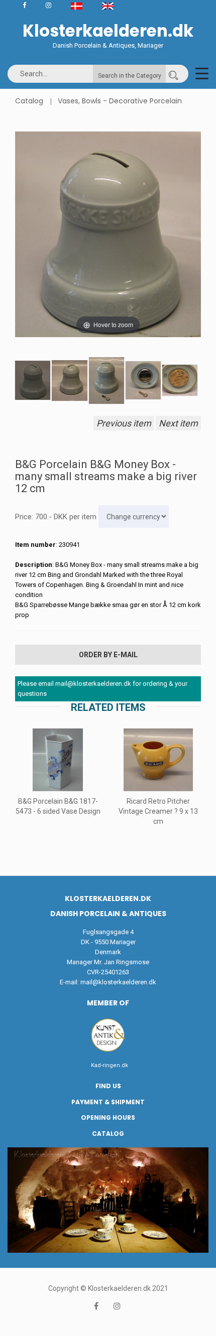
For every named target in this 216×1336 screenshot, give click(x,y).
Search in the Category (129, 75)
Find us (108, 1086)
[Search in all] (173, 74)
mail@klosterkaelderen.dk (118, 982)
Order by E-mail (108, 655)
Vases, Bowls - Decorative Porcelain (120, 101)
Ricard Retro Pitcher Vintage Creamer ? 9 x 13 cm (158, 811)
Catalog (29, 101)
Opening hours (108, 1117)
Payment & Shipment (108, 1102)
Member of (108, 1003)
